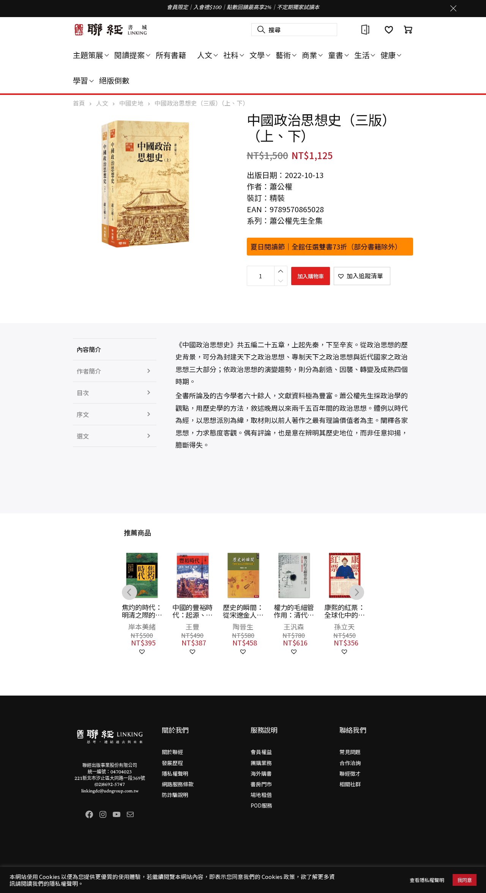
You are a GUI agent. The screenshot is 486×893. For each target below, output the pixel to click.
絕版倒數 (114, 80)
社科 (230, 54)
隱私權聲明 (175, 773)
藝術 (283, 54)
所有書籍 (171, 54)
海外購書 (261, 773)
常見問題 (350, 752)
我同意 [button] (464, 880)
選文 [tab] (83, 435)
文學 (257, 54)
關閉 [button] (453, 8)
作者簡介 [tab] (89, 371)
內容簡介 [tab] (89, 349)
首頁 (79, 103)
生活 (361, 54)
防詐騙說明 (175, 794)
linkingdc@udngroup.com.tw (110, 791)
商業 (309, 54)
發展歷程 (172, 763)
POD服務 (261, 805)
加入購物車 (310, 276)
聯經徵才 (350, 773)
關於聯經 (172, 752)
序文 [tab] (83, 414)
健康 (388, 54)
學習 (80, 80)
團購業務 (261, 763)
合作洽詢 (350, 763)
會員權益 (261, 752)
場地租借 (261, 794)
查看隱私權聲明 (427, 880)
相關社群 (350, 784)
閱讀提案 (129, 54)
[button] (362, 276)
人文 (204, 54)
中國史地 (131, 103)
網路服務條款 (178, 784)
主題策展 (88, 54)
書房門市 (261, 784)
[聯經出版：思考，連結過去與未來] (111, 29)
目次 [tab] (83, 392)
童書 (335, 54)
